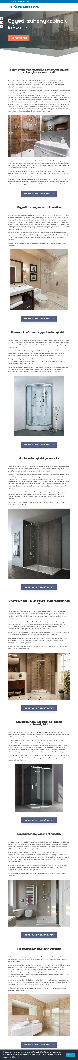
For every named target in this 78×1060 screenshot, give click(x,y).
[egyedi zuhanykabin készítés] (39, 156)
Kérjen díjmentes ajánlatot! (39, 193)
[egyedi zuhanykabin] (39, 435)
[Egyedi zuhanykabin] (39, 309)
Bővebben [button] (15, 1057)
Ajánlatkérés (19, 37)
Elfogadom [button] (70, 1055)
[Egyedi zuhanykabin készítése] (39, 578)
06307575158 (12, 1)
